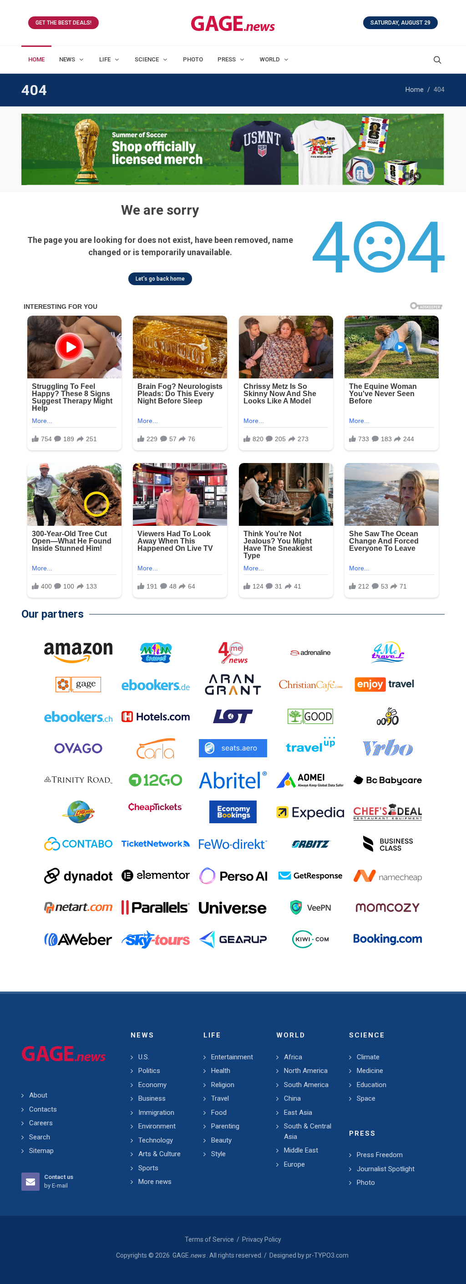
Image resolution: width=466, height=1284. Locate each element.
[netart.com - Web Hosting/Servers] (78, 907)
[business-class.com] (388, 843)
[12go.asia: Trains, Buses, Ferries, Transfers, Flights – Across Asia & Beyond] (156, 780)
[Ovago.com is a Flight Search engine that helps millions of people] (78, 748)
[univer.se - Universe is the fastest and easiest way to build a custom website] (233, 907)
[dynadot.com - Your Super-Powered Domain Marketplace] (78, 875)
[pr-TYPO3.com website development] (78, 684)
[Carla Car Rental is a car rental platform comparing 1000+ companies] (156, 748)
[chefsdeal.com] (388, 812)
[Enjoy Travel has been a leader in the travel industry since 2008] (388, 684)
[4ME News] (233, 652)
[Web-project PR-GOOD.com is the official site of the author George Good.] (310, 716)
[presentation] (29, 149)
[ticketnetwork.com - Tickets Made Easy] (156, 843)
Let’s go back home (160, 279)
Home (414, 90)
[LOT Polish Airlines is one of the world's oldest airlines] (233, 716)
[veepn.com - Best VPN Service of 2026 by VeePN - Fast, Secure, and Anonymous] (310, 907)
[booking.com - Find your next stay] (233, 149)
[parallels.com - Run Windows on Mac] (156, 907)
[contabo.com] (78, 843)
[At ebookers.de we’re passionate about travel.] (156, 684)
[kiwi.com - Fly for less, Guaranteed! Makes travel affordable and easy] (310, 939)
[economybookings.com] (233, 812)
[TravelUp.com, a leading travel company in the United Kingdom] (310, 748)
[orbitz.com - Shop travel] (310, 843)
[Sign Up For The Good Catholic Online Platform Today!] (78, 780)
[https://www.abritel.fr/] (233, 780)
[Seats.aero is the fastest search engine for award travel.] (233, 748)
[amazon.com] (78, 652)
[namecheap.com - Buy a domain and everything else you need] (388, 875)
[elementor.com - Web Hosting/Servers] (156, 875)
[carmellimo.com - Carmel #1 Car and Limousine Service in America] (78, 812)
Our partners (52, 614)
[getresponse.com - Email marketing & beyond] (310, 875)
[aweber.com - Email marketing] (78, 939)
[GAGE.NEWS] (233, 22)
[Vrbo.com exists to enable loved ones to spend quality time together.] (388, 748)
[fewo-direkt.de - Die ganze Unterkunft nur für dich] (233, 843)
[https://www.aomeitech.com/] (310, 780)
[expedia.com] (310, 812)
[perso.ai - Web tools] (233, 875)
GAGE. (188, 1255)
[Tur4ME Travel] (388, 652)
